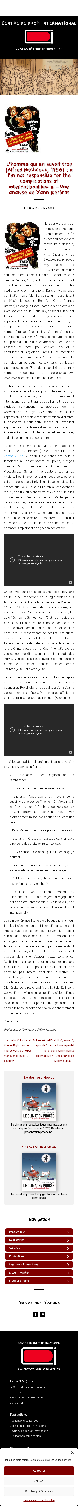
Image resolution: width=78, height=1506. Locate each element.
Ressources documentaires (26, 1397)
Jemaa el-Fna (13, 456)
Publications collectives (24, 1420)
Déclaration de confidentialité (39, 1500)
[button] (72, 1453)
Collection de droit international (28, 1425)
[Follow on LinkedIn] (42, 1314)
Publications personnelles (25, 1436)
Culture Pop (17, 1402)
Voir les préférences (39, 1491)
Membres (15, 1392)
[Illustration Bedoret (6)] (39, 94)
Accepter (39, 1470)
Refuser (39, 1481)
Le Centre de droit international (27, 1387)
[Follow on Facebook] (35, 1314)
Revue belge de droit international (29, 1430)
